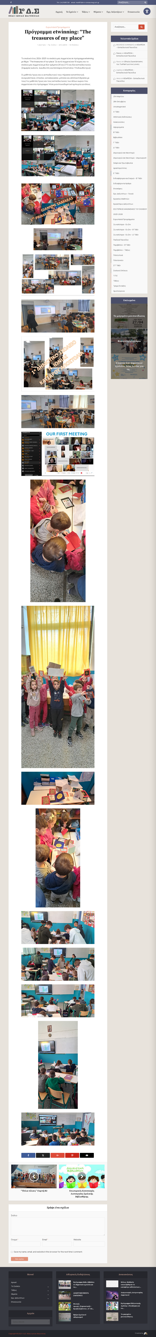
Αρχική (58, 11)
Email (45, 1239)
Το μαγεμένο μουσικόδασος (129, 316)
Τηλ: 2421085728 (63, 2)
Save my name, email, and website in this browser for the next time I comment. (48, 1251)
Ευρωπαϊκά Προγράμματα (58, 27)
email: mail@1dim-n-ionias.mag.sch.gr (85, 2)
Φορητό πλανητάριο (129, 341)
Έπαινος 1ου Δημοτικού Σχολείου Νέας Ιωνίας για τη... (129, 366)
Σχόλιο (14, 1215)
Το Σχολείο (71, 11)
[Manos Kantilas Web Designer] (145, 1333)
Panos (118, 53)
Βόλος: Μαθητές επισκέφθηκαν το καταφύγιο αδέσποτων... (131, 1284)
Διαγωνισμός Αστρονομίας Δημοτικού (132, 1294)
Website (77, 1239)
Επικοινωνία (134, 11)
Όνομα (14, 1239)
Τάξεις (85, 11)
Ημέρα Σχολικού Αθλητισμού (79, 1316)
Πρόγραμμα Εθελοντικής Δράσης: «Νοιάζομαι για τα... (131, 1305)
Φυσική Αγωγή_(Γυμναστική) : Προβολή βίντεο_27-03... (83, 1306)
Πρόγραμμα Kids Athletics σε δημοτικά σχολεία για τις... (83, 1284)
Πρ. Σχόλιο (52, 45)
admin (64, 45)
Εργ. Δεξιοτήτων (114, 11)
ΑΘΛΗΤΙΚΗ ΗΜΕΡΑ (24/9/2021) (81, 1294)
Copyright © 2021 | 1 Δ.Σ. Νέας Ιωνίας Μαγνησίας (27, 1333)
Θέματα (97, 11)
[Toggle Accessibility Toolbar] (148, 11)
